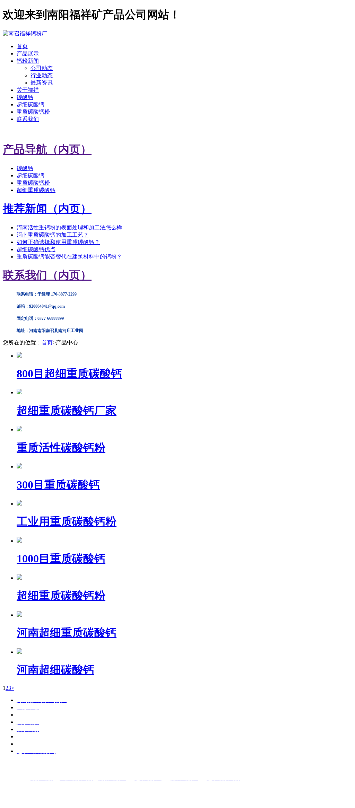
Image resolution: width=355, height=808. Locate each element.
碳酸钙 (25, 97)
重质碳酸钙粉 (33, 112)
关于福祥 (28, 90)
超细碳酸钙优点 (36, 249)
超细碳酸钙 (30, 104)
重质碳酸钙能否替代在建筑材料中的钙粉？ (69, 257)
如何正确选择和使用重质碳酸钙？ (58, 242)
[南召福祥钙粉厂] (25, 33)
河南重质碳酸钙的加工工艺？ (53, 235)
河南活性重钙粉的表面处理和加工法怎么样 (69, 227)
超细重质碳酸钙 (36, 190)
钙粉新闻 (28, 61)
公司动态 (42, 68)
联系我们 (28, 119)
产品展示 (28, 53)
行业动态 (42, 75)
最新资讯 (42, 83)
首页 (22, 46)
